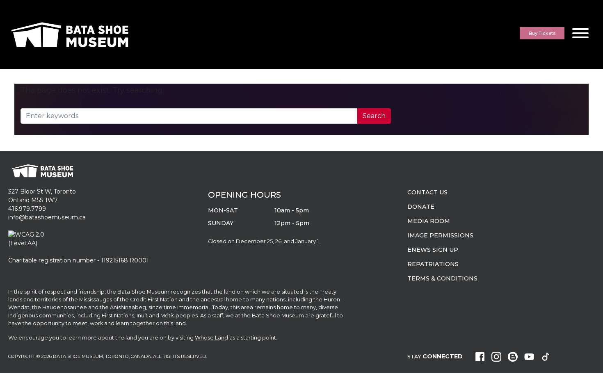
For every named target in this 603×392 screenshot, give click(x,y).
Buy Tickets (542, 33)
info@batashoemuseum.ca (47, 217)
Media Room (428, 221)
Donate (420, 206)
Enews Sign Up (432, 249)
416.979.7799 (27, 208)
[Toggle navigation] (580, 34)
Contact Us (427, 192)
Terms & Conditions (442, 278)
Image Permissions (440, 235)
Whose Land (211, 338)
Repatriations (433, 264)
